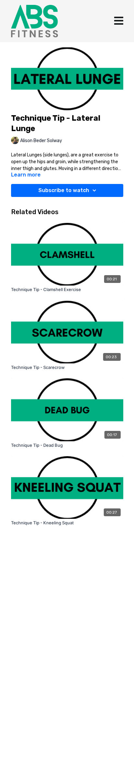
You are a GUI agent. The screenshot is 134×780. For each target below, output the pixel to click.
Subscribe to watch (63, 190)
